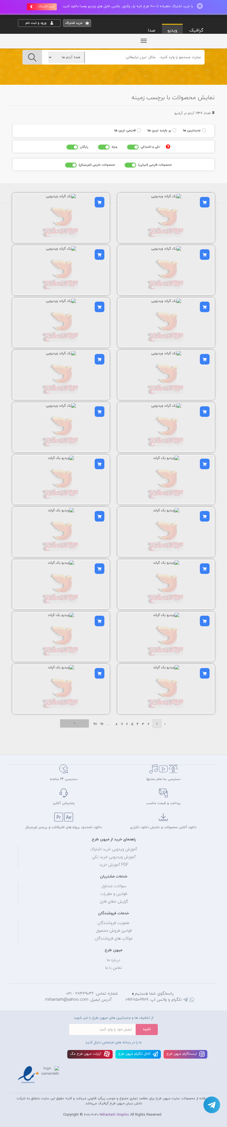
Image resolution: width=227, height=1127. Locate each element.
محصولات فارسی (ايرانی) (155, 165)
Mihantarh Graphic (114, 1114)
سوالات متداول (113, 886)
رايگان (84, 147)
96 (102, 724)
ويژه (114, 147)
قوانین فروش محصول (114, 930)
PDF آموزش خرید (113, 864)
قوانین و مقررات (113, 894)
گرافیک (196, 30)
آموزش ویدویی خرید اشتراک (113, 849)
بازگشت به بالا (31, 745)
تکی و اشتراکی (150, 147)
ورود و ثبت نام (36, 23)
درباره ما (113, 960)
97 (95, 724)
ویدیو (172, 30)
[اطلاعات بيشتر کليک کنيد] (168, 146)
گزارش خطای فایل (114, 901)
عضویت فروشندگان (113, 923)
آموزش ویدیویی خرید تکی (114, 857)
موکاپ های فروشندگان (114, 938)
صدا (151, 30)
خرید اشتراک (46, 6)
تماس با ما (113, 968)
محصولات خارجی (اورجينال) (97, 165)
